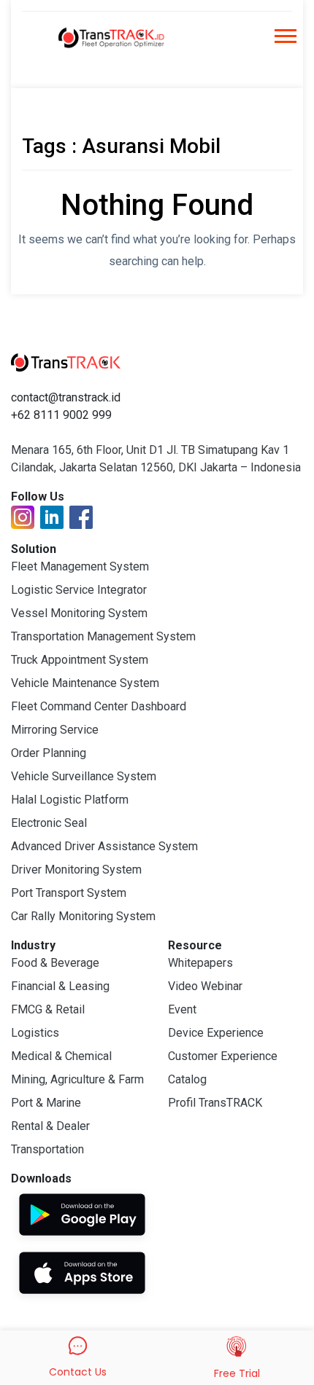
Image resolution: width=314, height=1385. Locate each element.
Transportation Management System (103, 636)
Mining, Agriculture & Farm (77, 1079)
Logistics (35, 1033)
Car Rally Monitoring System (83, 916)
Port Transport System (68, 893)
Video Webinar (205, 986)
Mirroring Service (55, 730)
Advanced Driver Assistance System (104, 846)
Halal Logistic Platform (70, 800)
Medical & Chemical (61, 1056)
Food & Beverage (55, 963)
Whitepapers (200, 963)
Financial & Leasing (60, 986)
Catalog (187, 1079)
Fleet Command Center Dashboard (98, 706)
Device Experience (216, 1033)
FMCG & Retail (48, 1009)
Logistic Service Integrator (79, 590)
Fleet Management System (80, 566)
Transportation (47, 1149)
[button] (284, 40)
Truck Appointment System (79, 660)
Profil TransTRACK (215, 1103)
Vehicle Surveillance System (83, 776)
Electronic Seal (49, 823)
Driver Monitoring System (76, 869)
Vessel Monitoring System (79, 613)
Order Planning (48, 753)
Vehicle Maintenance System (85, 683)
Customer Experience (222, 1056)
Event (182, 1009)
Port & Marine (46, 1103)
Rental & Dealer (50, 1126)
